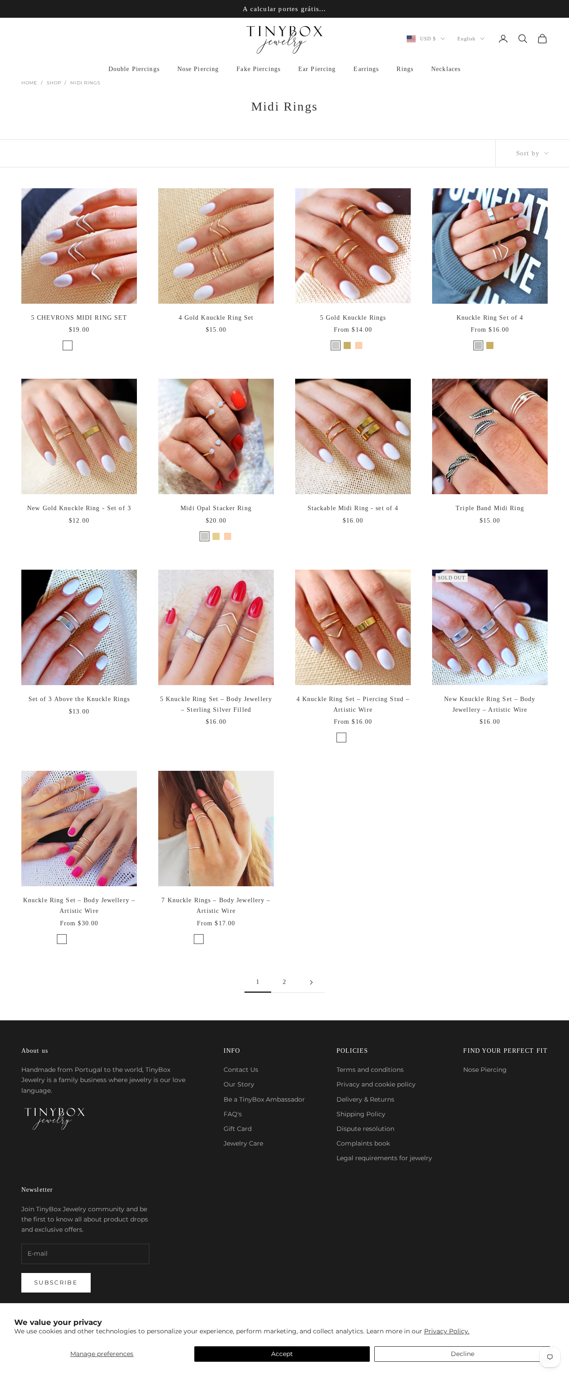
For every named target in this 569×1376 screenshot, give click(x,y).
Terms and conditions (370, 1070)
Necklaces (446, 69)
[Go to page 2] (311, 982)
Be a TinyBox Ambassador (264, 1099)
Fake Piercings (258, 69)
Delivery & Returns (365, 1099)
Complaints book (363, 1143)
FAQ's (233, 1114)
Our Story (239, 1084)
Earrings (366, 69)
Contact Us (241, 1070)
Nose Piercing (198, 69)
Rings (405, 69)
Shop (54, 83)
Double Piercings (134, 69)
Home (29, 83)
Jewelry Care (243, 1143)
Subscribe (56, 1282)
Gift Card (238, 1129)
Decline (462, 1354)
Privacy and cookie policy (376, 1084)
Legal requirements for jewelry (384, 1158)
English (466, 38)
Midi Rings (85, 83)
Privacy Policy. (446, 1331)
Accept (282, 1354)
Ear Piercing (317, 69)
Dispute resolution (365, 1129)
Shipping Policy (361, 1114)
